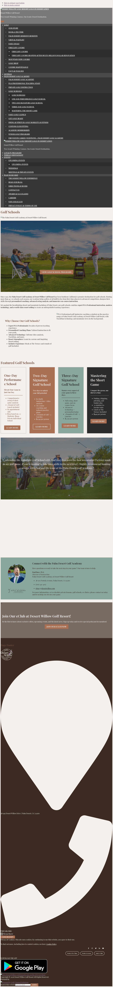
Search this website (8, 984)
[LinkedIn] (99, 948)
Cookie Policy (51, 944)
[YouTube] (103, 948)
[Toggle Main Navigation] (2, 21)
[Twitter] (95, 948)
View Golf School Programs (56, 272)
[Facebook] (88, 948)
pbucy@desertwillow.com (45, 588)
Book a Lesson (86, 953)
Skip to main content (12, 5)
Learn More (12, 427)
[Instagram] (92, 948)
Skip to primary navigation (14, 3)
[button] (6, 25)
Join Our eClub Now (56, 626)
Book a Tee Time (72, 953)
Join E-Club (99, 953)
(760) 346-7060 (6, 931)
